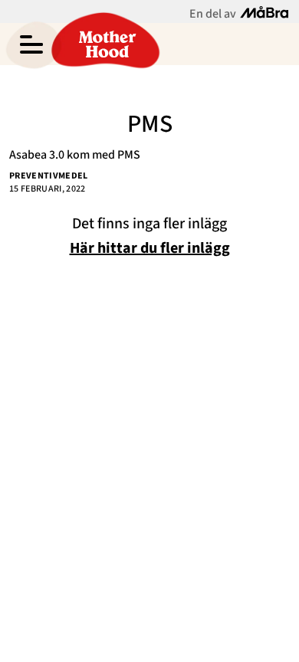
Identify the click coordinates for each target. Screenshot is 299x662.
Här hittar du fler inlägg (150, 248)
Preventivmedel (48, 175)
